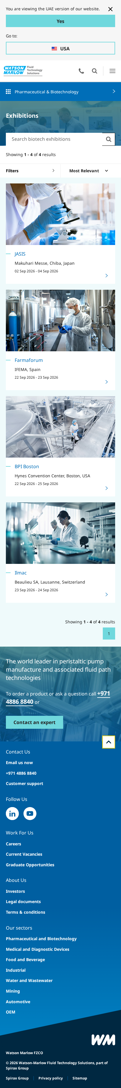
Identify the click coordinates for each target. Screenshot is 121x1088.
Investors (15, 891)
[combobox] (54, 139)
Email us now (19, 762)
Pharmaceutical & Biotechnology (46, 92)
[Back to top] (108, 742)
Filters (12, 170)
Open (94, 70)
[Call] (81, 70)
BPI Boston (27, 466)
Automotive (18, 1001)
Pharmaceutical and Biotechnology (41, 938)
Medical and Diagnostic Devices (37, 949)
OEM (10, 1012)
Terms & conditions (25, 912)
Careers (13, 844)
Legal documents (23, 901)
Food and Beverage (25, 959)
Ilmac (21, 572)
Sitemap (80, 1078)
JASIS (20, 254)
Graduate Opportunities (30, 864)
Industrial (16, 970)
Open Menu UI (112, 70)
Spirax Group (17, 1078)
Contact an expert (35, 722)
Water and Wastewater (29, 980)
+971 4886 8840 (21, 773)
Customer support (24, 783)
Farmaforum (29, 360)
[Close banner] (110, 9)
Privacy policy (50, 1078)
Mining (13, 991)
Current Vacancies (24, 854)
